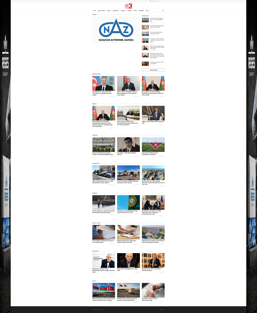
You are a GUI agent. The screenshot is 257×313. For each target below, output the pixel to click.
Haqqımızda (162, 309)
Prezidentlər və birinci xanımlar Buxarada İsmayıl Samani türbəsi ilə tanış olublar (152, 93)
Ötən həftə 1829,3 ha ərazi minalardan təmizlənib (150, 153)
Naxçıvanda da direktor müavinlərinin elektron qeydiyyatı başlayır (153, 241)
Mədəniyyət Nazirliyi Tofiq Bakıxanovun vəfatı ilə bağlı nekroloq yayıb (103, 270)
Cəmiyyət (123, 10)
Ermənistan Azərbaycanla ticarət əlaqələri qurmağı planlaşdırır (127, 299)
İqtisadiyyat (116, 10)
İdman (135, 10)
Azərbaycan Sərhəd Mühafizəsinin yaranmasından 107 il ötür (127, 211)
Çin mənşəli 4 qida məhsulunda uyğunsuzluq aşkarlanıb (157, 26)
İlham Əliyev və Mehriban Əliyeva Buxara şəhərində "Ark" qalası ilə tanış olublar (157, 47)
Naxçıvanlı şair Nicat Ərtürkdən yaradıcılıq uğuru (151, 269)
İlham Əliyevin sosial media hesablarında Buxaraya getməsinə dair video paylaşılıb (127, 123)
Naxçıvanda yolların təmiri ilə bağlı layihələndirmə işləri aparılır (102, 181)
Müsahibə (141, 10)
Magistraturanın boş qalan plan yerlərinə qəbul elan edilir (126, 241)
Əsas (94, 10)
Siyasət (109, 10)
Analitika (129, 10)
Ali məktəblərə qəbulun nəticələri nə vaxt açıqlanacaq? (103, 241)
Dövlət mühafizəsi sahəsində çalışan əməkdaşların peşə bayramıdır (103, 211)
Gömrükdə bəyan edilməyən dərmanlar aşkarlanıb (156, 33)
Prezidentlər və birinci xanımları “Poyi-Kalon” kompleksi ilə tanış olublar (157, 40)
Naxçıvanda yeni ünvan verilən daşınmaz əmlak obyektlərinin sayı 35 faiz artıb (153, 182)
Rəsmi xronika (101, 10)
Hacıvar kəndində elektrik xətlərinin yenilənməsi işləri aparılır (127, 181)
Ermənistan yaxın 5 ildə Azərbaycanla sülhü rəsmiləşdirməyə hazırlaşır (103, 299)
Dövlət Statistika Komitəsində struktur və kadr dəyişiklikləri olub (156, 20)
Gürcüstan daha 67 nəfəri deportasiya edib (149, 299)
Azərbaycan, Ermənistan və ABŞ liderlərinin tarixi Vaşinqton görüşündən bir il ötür (151, 212)
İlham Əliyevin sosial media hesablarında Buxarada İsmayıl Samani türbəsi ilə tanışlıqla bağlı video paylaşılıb (157, 55)
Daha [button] (147, 10)
